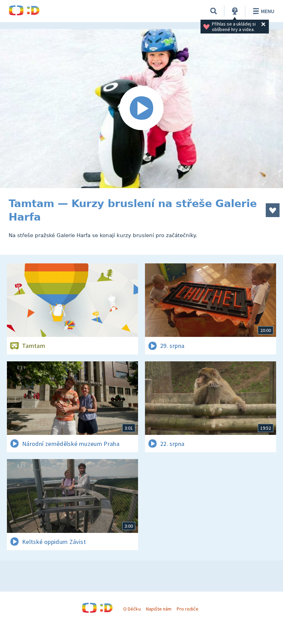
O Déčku (131, 609)
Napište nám (159, 609)
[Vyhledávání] (213, 11)
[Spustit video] (141, 108)
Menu (267, 11)
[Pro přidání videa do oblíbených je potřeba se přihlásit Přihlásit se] (273, 210)
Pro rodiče (187, 609)
